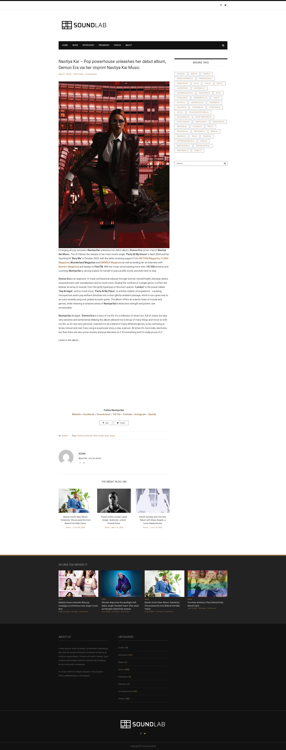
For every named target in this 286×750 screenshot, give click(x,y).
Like (107, 423)
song (112, 435)
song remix (182, 150)
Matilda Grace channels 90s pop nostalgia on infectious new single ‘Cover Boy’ (78, 605)
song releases (203, 146)
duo (208, 83)
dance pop (182, 83)
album (181, 74)
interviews (214, 107)
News (75, 45)
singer (207, 136)
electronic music (185, 93)
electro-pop (182, 88)
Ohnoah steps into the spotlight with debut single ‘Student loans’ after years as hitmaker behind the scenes (120, 605)
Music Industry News (199, 112)
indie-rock (214, 102)
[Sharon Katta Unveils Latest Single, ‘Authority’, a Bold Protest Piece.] (114, 502)
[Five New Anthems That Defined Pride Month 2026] (207, 584)
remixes (181, 136)
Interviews (88, 45)
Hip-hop (181, 102)
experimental (200, 98)
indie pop (181, 107)
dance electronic (185, 78)
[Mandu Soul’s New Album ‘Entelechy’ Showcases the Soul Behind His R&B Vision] (75, 502)
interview (197, 107)
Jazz (180, 112)
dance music (205, 78)
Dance (206, 74)
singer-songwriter (185, 141)
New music (98, 435)
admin (65, 435)
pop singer (199, 131)
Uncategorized (125, 691)
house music (197, 102)
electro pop (204, 93)
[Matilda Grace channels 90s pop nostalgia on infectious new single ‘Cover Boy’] (78, 584)
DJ (196, 83)
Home (65, 45)
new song (182, 126)
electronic (199, 88)
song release (183, 146)
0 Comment (91, 74)
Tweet (122, 423)
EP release (182, 98)
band (194, 74)
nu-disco (197, 126)
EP (218, 93)
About (128, 45)
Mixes (121, 662)
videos (198, 150)
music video (183, 122)
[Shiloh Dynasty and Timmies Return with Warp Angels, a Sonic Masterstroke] (152, 502)
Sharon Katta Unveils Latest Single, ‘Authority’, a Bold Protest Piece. (114, 520)
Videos (117, 45)
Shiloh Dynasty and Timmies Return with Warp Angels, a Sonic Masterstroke (152, 520)
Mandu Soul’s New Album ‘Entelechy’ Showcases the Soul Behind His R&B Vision (75, 520)
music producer (84, 435)
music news (183, 117)
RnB (194, 136)
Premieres (104, 45)
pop (107, 435)
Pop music (182, 131)
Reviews (122, 684)
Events (121, 647)
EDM (220, 83)
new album (201, 122)
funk (216, 98)
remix (214, 131)
